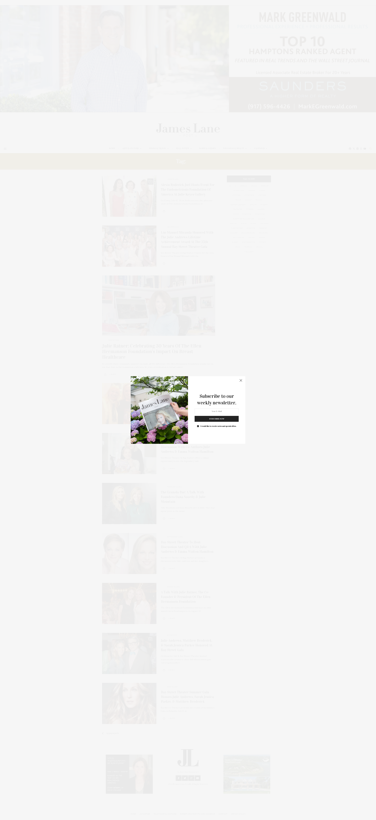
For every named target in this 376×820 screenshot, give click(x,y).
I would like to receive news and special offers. (218, 426)
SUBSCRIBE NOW (216, 419)
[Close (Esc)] (241, 381)
